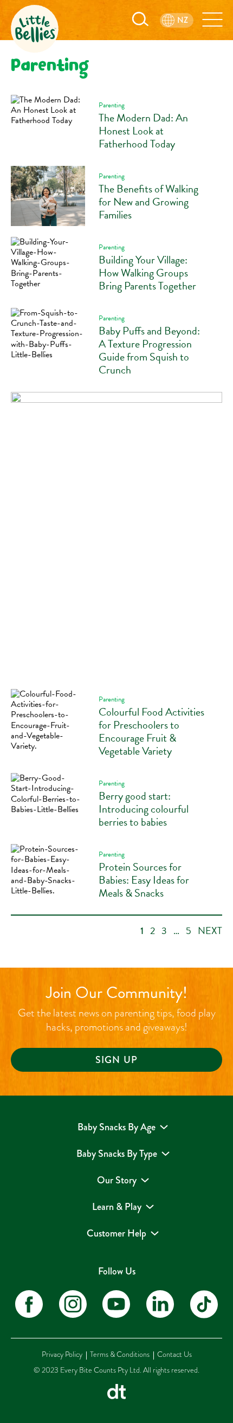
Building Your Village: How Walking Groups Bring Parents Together (147, 273)
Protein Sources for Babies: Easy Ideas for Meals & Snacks (144, 880)
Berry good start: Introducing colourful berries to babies (144, 809)
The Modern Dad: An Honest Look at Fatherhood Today (143, 131)
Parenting (112, 105)
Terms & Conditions (120, 1354)
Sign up (116, 1060)
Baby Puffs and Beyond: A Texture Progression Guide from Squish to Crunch (149, 350)
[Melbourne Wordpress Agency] (116, 1393)
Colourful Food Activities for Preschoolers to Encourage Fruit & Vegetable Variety (151, 731)
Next (210, 930)
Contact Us (174, 1354)
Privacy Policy (62, 1354)
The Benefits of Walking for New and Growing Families (148, 202)
